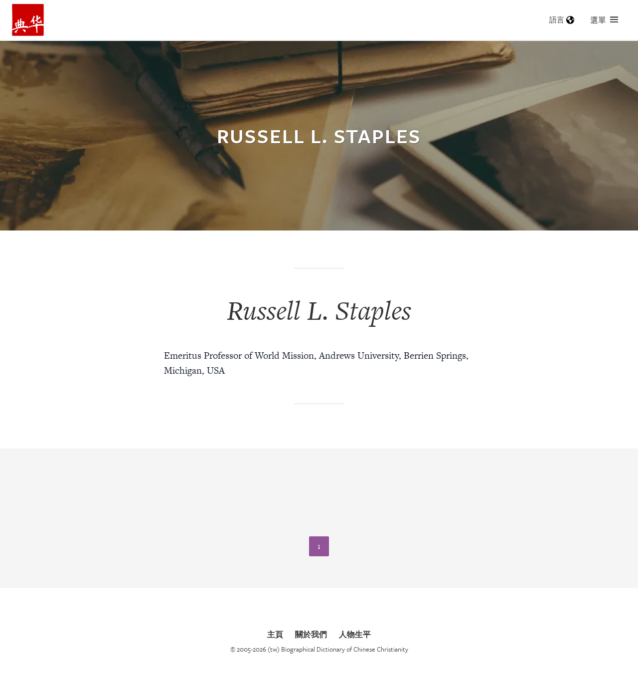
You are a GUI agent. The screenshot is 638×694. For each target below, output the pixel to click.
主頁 (275, 634)
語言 (556, 19)
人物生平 (355, 634)
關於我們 (311, 634)
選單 (598, 19)
